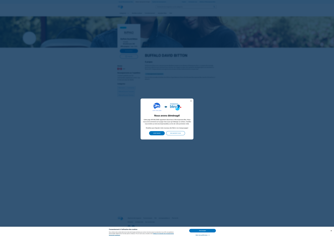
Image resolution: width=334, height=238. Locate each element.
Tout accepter (202, 230)
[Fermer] (331, 231)
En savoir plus (175, 133)
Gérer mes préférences (202, 235)
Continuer (157, 133)
